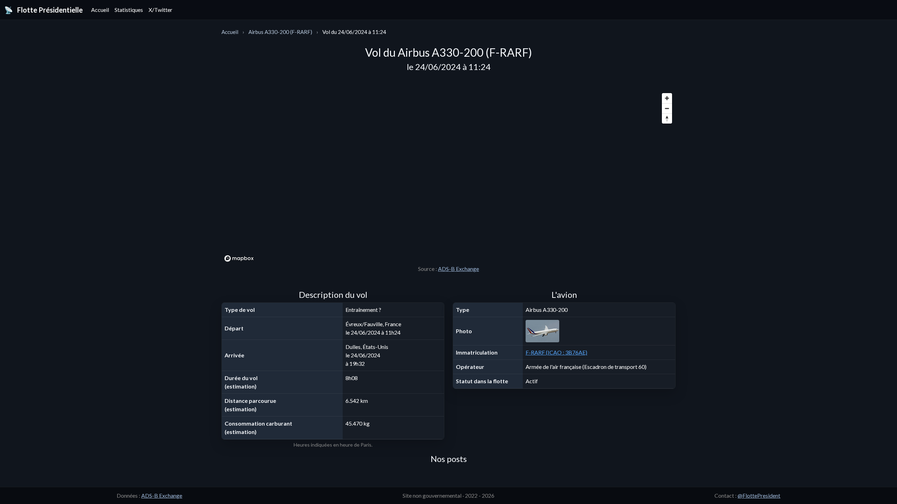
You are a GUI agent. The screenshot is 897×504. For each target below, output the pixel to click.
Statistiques (129, 9)
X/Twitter (160, 9)
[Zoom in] (667, 98)
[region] (448, 177)
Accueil (100, 9)
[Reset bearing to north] (667, 118)
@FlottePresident (759, 495)
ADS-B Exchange (458, 268)
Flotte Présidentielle (43, 10)
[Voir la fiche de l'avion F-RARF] (599, 331)
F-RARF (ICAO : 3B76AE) (556, 352)
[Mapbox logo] (239, 258)
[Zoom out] (667, 108)
